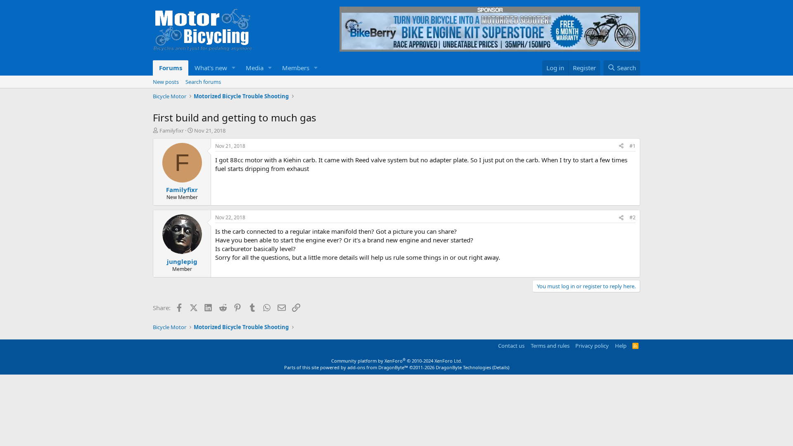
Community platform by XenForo (396, 361)
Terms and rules (550, 345)
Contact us (511, 345)
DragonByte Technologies (463, 367)
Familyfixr (171, 130)
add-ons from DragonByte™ (377, 367)
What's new (211, 68)
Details (501, 367)
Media (255, 68)
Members (295, 68)
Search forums (203, 81)
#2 (632, 217)
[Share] (621, 146)
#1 (632, 145)
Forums (170, 68)
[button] (234, 68)
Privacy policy (592, 345)
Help (621, 345)
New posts (166, 81)
